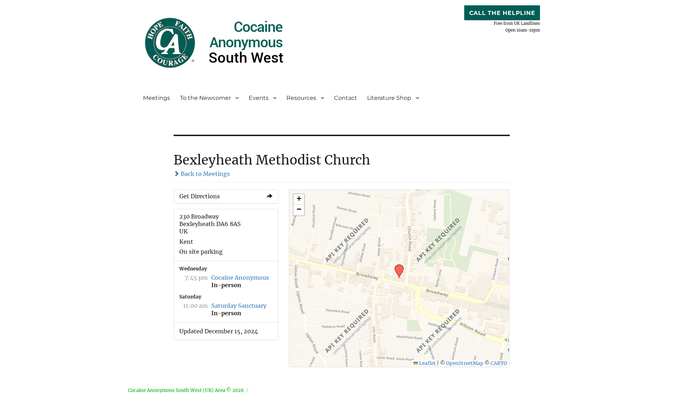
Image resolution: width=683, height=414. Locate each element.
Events (259, 98)
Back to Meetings (204, 173)
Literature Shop (389, 98)
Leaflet (427, 363)
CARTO (499, 363)
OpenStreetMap (464, 363)
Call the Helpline (502, 13)
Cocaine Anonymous (240, 277)
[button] (397, 266)
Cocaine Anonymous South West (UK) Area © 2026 (186, 390)
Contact (345, 98)
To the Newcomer (205, 98)
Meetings (156, 98)
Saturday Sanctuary (238, 305)
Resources (301, 98)
